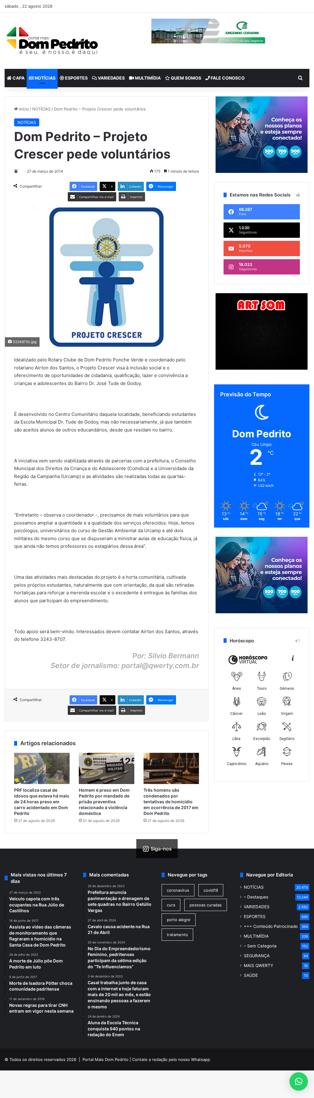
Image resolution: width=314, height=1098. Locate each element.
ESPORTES (76, 77)
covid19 (211, 890)
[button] (298, 1081)
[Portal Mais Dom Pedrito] (52, 41)
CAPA (18, 77)
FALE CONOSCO (227, 77)
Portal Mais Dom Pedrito (105, 1059)
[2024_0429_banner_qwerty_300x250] (261, 134)
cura (171, 904)
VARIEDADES (111, 77)
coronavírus (178, 890)
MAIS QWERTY (258, 965)
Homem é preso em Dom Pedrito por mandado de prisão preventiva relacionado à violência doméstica (104, 801)
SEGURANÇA (257, 955)
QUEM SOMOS (185, 77)
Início (23, 108)
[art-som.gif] (262, 368)
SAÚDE (251, 975)
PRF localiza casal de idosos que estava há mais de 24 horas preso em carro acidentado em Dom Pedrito (41, 801)
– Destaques (256, 896)
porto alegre (178, 919)
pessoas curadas (206, 904)
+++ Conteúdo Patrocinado (271, 926)
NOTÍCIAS (45, 77)
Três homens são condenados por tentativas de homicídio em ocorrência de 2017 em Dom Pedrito (171, 801)
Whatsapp (200, 1059)
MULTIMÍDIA (147, 77)
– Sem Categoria (260, 945)
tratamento (177, 934)
